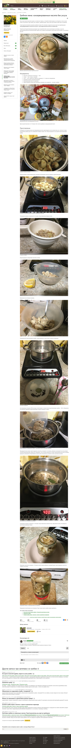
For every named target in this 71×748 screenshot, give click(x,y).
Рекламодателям (57, 743)
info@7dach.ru (6, 742)
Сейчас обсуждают (7, 50)
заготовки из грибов (41, 617)
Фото (9, 48)
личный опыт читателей (33, 617)
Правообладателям (57, 741)
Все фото (44, 738)
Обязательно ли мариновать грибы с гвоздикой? (16, 691)
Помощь (30, 743)
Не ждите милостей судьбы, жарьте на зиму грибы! (17, 674)
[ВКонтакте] (4, 37)
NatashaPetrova (5, 681)
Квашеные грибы (27, 613)
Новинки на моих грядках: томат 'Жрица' (9, 68)
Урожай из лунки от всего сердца (9, 55)
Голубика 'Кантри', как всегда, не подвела (8, 93)
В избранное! (24, 18)
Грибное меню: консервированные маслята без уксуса (9, 77)
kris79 (3, 697)
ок (53, 2)
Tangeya (24, 640)
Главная (5, 40)
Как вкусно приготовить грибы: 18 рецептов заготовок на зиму (36, 612)
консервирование (53, 617)
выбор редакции (58, 617)
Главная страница (32, 737)
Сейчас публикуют (32, 738)
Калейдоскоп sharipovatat (7, 26)
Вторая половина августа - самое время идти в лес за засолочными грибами (9, 64)
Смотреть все (27, 720)
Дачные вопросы (32, 741)
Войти (66, 5)
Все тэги (44, 743)
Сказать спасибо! (31, 631)
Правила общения (57, 735)
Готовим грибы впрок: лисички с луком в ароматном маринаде (36, 614)
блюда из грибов (47, 617)
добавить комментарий (64, 663)
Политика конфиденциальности (59, 738)
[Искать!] (39, 5)
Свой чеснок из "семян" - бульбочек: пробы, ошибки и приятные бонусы (9, 81)
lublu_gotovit (4, 703)
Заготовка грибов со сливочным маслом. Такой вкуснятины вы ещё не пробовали (26, 713)
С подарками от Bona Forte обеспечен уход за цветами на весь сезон (9, 89)
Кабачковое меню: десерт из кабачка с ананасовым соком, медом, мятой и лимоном (9, 72)
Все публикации (9, 45)
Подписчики (9, 43)
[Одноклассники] (7, 37)
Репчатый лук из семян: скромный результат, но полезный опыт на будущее (9, 59)
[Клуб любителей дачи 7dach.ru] (6, 5)
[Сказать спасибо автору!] (67, 648)
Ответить (23, 648)
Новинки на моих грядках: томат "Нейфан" (9, 85)
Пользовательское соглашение (59, 737)
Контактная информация (58, 740)
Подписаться (6, 32)
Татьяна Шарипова (7, 29)
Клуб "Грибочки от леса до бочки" (28, 681)
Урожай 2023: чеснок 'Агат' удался (9, 96)
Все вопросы (45, 740)
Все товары (45, 737)
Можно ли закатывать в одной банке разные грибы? (17, 698)
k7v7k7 (3, 689)
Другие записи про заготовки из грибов (19, 668)
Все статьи (45, 741)
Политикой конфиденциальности (45, 2)
